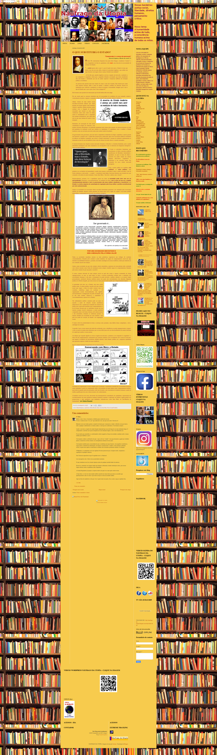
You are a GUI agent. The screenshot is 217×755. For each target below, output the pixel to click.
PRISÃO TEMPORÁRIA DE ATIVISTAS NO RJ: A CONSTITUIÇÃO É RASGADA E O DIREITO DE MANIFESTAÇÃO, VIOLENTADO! (145, 275)
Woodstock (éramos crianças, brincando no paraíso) (143, 170)
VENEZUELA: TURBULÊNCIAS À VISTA (145, 219)
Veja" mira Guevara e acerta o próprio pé (144, 175)
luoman (114, 744)
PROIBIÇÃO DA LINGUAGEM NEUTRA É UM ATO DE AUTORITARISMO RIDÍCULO (145, 301)
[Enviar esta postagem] (91, 405)
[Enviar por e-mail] (94, 405)
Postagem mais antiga (125, 489)
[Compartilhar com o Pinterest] (101, 405)
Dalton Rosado (93, 407)
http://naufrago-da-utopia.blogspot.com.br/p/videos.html (144, 622)
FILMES (72, 43)
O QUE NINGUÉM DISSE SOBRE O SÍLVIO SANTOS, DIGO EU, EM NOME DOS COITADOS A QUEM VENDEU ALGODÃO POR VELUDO (145, 245)
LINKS (80, 43)
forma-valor (99, 407)
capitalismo (87, 407)
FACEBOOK (105, 43)
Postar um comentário (80, 486)
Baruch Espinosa (80, 407)
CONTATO (95, 43)
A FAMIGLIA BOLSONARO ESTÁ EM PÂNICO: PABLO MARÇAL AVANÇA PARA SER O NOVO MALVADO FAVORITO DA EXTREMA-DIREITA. (145, 289)
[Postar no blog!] (96, 405)
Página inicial (102, 489)
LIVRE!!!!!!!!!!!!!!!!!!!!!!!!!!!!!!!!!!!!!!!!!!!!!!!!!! (146, 255)
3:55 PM (78, 483)
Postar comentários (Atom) (83, 492)
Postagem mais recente (78, 489)
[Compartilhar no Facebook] (99, 405)
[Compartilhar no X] (97, 405)
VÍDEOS (87, 43)
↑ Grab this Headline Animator (101, 502)
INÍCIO (65, 43)
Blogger (126, 744)
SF (77, 417)
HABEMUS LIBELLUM (148, 210)
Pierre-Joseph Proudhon (112, 407)
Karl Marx (104, 407)
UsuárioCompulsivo (103, 734)
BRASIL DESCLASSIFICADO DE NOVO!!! (149, 225)
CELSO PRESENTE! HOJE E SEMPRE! (148, 234)
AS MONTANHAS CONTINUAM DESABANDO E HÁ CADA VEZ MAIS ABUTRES (145, 263)
